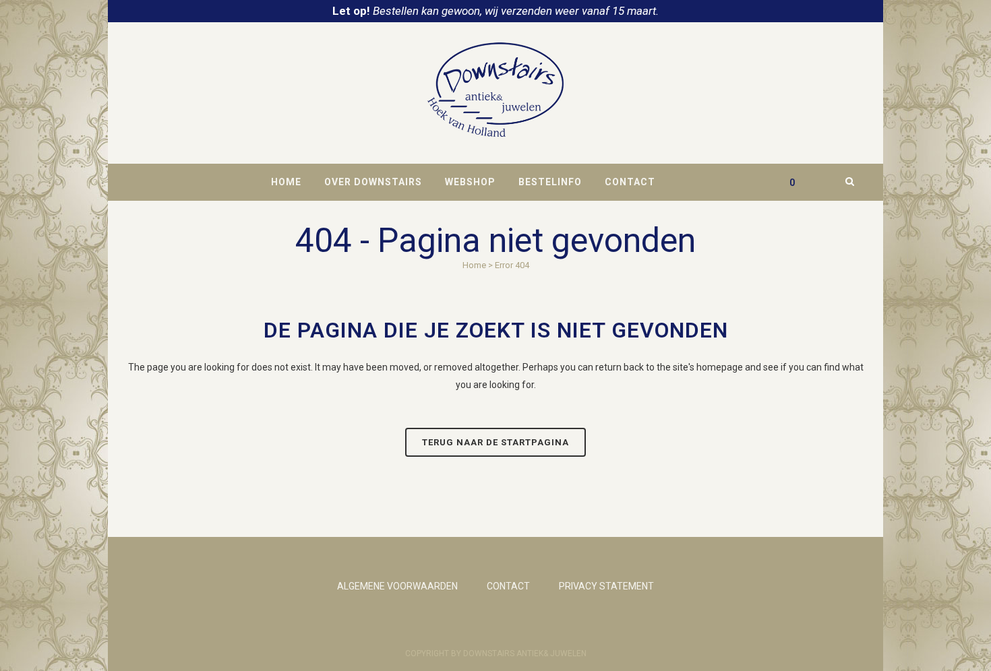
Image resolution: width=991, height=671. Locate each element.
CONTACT (508, 586)
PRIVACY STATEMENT (606, 586)
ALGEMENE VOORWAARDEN (397, 586)
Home (474, 265)
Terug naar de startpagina (495, 442)
